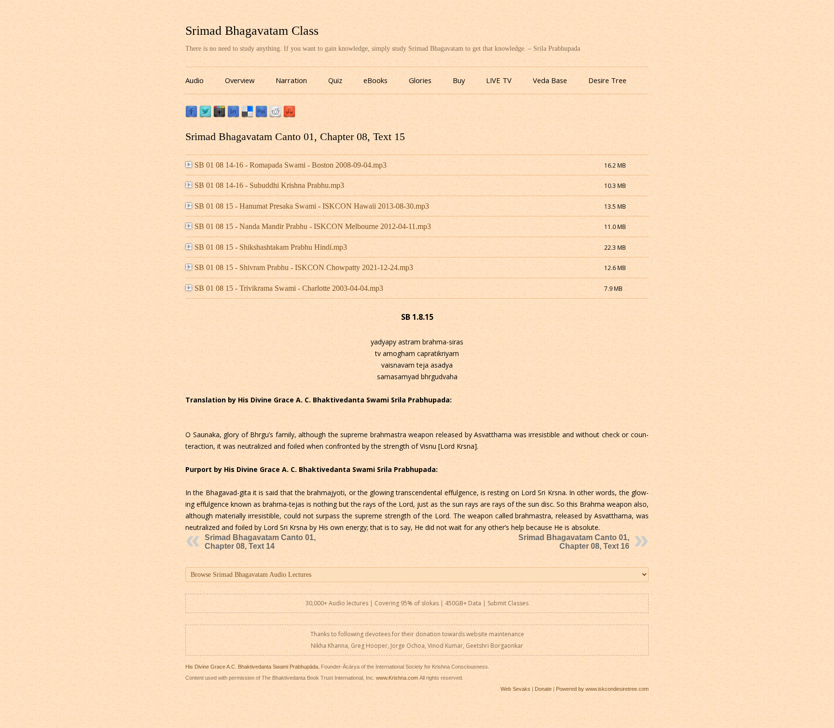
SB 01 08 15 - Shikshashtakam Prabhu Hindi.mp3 (271, 247)
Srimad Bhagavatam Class (252, 31)
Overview (239, 80)
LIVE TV (499, 80)
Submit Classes (507, 603)
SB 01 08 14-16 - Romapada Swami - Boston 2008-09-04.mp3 (291, 165)
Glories (420, 80)
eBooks (375, 80)
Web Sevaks (515, 689)
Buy (459, 80)
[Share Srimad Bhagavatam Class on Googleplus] (219, 115)
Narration (291, 80)
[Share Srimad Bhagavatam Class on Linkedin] (233, 115)
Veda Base (550, 80)
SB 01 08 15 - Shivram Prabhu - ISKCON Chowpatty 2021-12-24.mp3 (304, 267)
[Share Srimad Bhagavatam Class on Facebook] (191, 115)
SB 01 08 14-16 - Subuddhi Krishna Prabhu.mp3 (269, 185)
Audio (194, 80)
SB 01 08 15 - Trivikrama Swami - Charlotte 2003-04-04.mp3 (289, 288)
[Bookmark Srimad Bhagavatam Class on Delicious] (247, 115)
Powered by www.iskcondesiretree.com (602, 689)
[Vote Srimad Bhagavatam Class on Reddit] (275, 115)
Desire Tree (607, 80)
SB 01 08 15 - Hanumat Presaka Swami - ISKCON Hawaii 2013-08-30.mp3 (312, 206)
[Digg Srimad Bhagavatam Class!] (261, 115)
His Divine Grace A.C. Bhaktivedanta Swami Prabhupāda (251, 667)
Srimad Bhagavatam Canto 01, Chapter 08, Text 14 (260, 541)
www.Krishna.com (397, 678)
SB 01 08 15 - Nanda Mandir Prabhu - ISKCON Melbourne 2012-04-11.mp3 (313, 226)
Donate (543, 689)
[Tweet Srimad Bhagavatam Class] (205, 115)
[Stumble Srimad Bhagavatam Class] (289, 115)
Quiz (335, 80)
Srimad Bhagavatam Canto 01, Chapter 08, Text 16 (573, 541)
